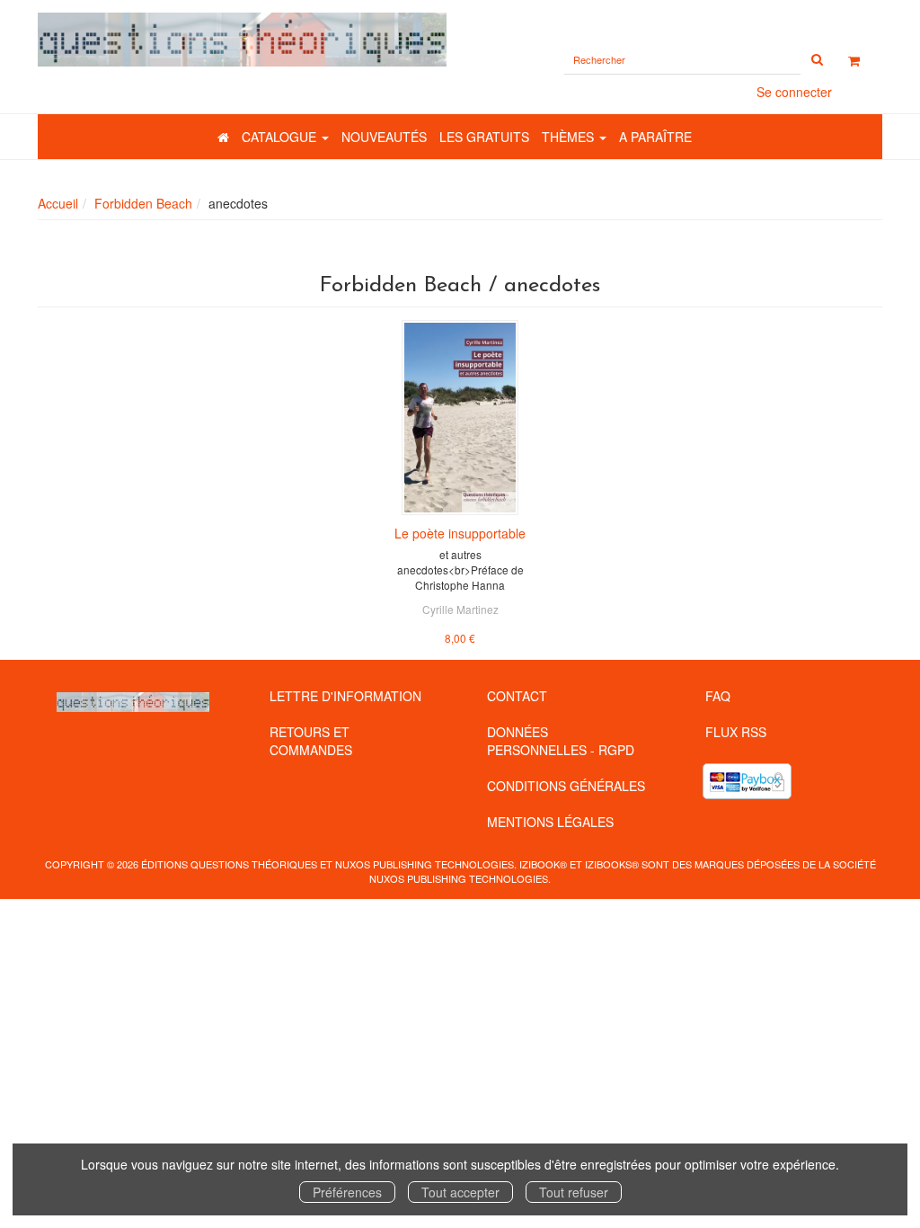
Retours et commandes (311, 741)
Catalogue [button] (281, 137)
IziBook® (543, 864)
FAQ (717, 696)
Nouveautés (384, 137)
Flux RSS (735, 732)
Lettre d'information (345, 696)
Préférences (347, 1192)
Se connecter (794, 92)
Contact (517, 696)
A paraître (655, 137)
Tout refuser (573, 1192)
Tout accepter (460, 1192)
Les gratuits (484, 137)
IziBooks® (612, 864)
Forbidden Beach (143, 203)
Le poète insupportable (460, 533)
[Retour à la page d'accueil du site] (242, 40)
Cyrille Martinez (460, 609)
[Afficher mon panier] (854, 60)
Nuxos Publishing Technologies (458, 878)
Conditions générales (566, 786)
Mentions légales (550, 822)
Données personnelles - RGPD (560, 741)
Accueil (58, 203)
